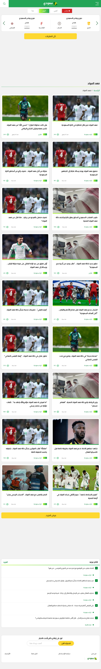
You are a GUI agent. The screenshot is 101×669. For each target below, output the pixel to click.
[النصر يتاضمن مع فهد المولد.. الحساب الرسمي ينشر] (24, 486)
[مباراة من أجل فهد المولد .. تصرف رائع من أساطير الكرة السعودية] (24, 162)
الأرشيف (7, 654)
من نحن (93, 654)
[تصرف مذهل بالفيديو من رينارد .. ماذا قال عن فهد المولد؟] (24, 209)
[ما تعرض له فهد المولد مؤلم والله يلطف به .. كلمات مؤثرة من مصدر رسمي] (24, 393)
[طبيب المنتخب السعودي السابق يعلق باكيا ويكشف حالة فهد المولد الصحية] (75, 209)
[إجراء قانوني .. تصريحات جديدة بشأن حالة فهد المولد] (24, 301)
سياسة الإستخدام (64, 654)
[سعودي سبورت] (50, 3)
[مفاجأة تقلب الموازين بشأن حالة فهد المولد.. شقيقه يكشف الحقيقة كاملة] (24, 440)
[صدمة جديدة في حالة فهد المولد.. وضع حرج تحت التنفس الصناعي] (75, 347)
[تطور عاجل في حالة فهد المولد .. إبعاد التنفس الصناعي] (24, 347)
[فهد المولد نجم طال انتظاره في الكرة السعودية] (75, 116)
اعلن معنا (34, 654)
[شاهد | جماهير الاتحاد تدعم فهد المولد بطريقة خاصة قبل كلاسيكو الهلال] (75, 440)
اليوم (44, 11)
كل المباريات (50, 36)
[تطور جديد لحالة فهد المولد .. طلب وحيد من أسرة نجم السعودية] (75, 255)
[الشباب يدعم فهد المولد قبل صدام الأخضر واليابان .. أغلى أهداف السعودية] (75, 301)
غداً (33, 11)
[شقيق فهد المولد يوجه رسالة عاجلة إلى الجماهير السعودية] (75, 162)
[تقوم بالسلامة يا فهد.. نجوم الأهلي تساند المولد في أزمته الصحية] (75, 486)
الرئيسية (97, 90)
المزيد (5, 562)
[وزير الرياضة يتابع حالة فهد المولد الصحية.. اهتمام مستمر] (75, 393)
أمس (55, 11)
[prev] (97, 23)
